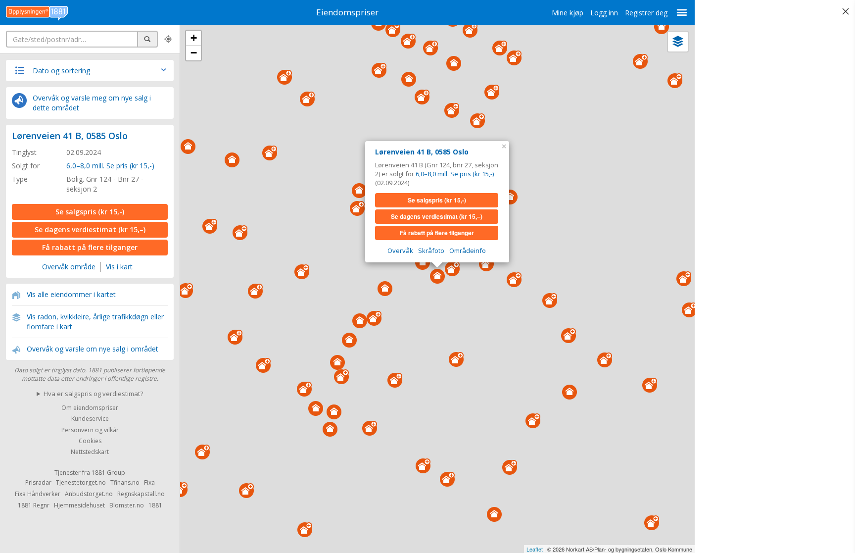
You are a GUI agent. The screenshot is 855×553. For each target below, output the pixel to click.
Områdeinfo (467, 250)
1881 (155, 505)
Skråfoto (431, 250)
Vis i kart (119, 266)
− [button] (193, 53)
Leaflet (534, 549)
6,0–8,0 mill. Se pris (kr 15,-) (110, 165)
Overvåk (400, 250)
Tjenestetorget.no (81, 482)
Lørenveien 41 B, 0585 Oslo (70, 136)
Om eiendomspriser (89, 407)
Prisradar (38, 482)
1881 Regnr (33, 505)
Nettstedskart (90, 452)
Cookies (90, 441)
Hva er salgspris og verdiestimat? (93, 393)
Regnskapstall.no (141, 494)
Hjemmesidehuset (79, 505)
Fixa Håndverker (37, 494)
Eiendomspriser (347, 12)
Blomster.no (126, 505)
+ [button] (193, 38)
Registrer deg (646, 12)
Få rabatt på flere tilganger (90, 247)
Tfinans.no (125, 482)
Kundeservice (90, 419)
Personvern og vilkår (90, 430)
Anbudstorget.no (89, 494)
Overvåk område (68, 266)
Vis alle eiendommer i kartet (71, 294)
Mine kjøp (567, 12)
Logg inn (604, 12)
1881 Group (108, 472)
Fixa (149, 482)
